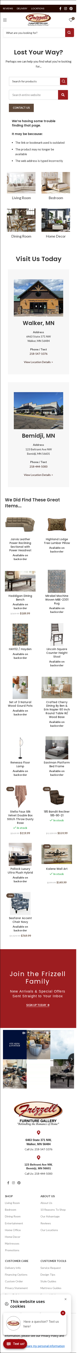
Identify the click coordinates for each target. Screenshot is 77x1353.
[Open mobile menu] (5, 20)
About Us (47, 1196)
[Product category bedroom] (55, 187)
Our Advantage (50, 1216)
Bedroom (10, 1209)
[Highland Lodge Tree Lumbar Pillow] (56, 524)
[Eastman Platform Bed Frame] (56, 747)
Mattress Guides (50, 1288)
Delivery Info (13, 1267)
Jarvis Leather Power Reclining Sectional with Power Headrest (20, 544)
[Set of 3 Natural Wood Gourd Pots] (20, 687)
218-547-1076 (38, 353)
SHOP (9, 1196)
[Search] (63, 95)
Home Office (13, 1230)
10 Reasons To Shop (53, 1209)
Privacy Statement (16, 1288)
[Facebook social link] (60, 8)
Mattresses (12, 1243)
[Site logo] (38, 19)
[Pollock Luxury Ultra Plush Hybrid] (20, 854)
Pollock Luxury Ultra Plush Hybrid (20, 871)
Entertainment (14, 1223)
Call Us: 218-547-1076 (38, 1149)
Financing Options (16, 1274)
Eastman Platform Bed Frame (57, 764)
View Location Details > (38, 362)
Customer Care (16, 1261)
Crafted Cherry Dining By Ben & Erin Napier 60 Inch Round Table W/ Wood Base (57, 709)
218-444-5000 (38, 466)
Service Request (50, 1267)
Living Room (12, 1203)
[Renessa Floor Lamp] (20, 747)
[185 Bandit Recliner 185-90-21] (56, 796)
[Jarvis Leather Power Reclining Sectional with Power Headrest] (20, 524)
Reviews (45, 1223)
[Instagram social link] (65, 8)
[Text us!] (15, 1345)
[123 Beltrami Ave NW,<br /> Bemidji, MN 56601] (38, 1157)
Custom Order (14, 1281)
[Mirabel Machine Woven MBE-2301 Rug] (56, 581)
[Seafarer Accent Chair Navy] (20, 903)
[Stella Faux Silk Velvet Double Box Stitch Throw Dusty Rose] (20, 796)
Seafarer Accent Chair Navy (20, 920)
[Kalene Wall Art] (56, 854)
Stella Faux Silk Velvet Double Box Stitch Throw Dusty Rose (20, 817)
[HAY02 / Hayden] (20, 634)
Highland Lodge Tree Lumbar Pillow (57, 541)
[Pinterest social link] (71, 8)
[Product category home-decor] (55, 224)
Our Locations (49, 1230)
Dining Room (13, 1216)
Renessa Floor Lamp (20, 764)
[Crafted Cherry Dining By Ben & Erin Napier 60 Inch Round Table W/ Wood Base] (56, 687)
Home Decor (12, 1236)
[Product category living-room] (21, 187)
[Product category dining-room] (21, 224)
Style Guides (48, 1281)
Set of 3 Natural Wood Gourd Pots (20, 704)
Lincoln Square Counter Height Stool (57, 653)
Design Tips (47, 1274)
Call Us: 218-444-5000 (38, 1173)
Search (69, 32)
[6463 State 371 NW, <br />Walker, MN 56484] (38, 1133)
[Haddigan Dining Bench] (20, 581)
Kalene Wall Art (57, 869)
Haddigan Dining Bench (20, 598)
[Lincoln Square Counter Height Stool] (56, 634)
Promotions (12, 1250)
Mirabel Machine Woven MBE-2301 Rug (57, 599)
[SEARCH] (63, 81)
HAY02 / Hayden (20, 649)
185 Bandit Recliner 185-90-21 (57, 813)
